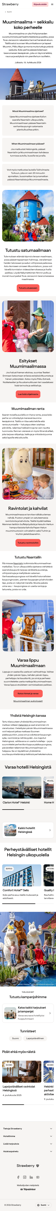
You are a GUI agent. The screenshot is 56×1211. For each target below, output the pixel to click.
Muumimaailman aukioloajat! (28, 701)
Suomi (8, 12)
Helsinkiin (23, 725)
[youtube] (37, 1177)
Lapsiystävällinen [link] (35, 1038)
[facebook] (18, 1177)
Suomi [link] (15, 1038)
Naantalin (18, 563)
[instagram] (24, 1177)
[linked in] (31, 1177)
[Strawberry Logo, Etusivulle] (10, 4)
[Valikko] (52, 4)
